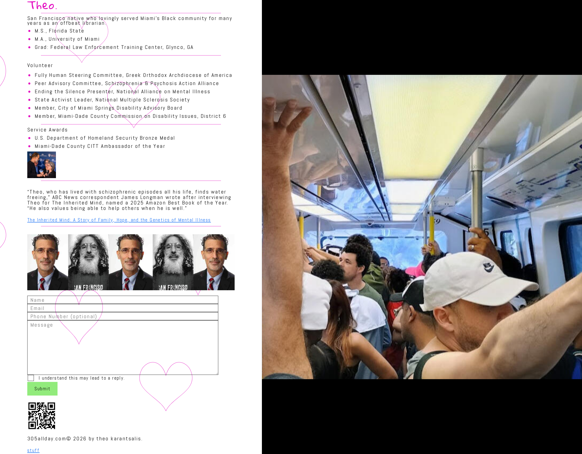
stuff (33, 450)
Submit (42, 389)
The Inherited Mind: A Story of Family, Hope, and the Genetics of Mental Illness (119, 220)
